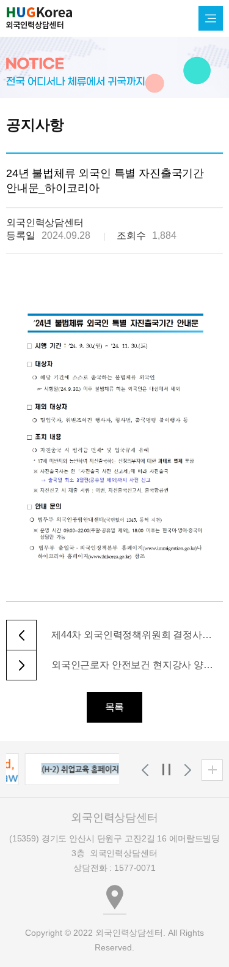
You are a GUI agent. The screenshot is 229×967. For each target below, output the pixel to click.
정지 (166, 770)
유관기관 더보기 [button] (212, 770)
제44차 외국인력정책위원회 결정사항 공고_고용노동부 (132, 635)
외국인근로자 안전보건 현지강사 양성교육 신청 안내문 (132, 665)
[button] (77, 769)
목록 (115, 707)
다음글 (21, 665)
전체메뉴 (210, 18)
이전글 (21, 635)
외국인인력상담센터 (39, 18)
